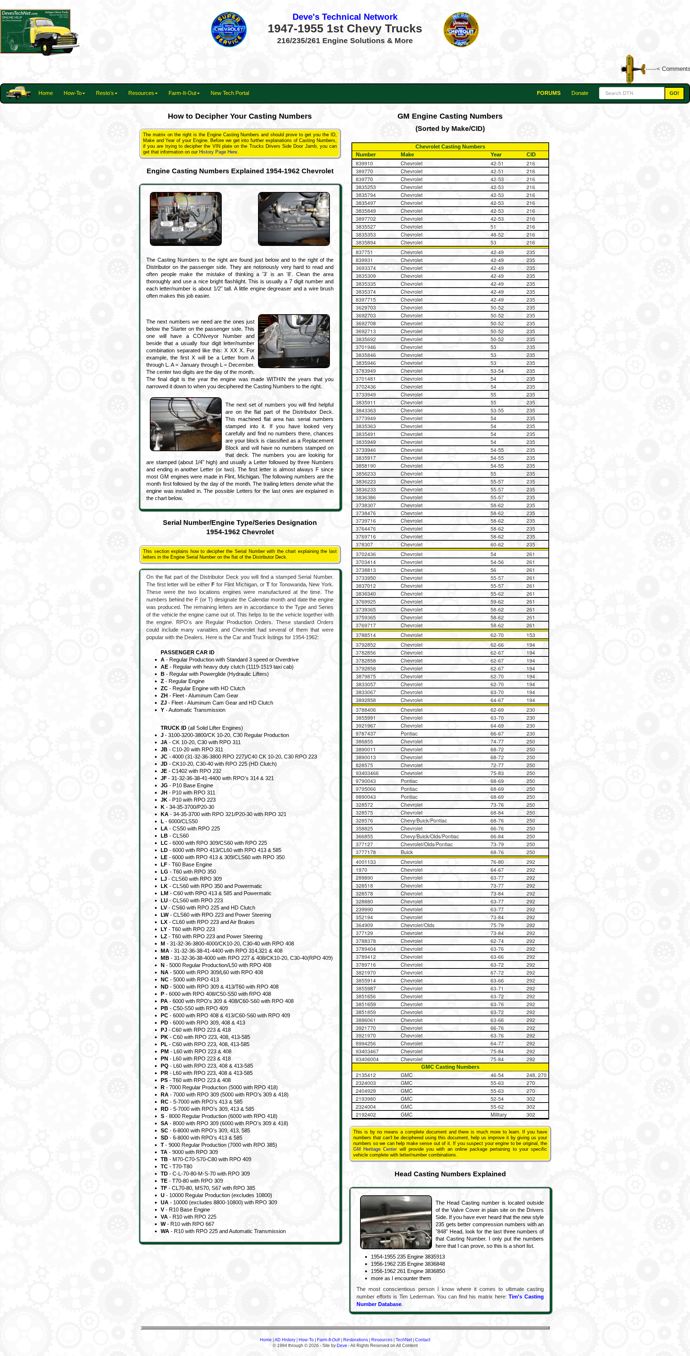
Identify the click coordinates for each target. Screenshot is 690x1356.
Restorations (355, 1339)
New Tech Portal (230, 93)
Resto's (105, 93)
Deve (342, 1345)
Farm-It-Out (182, 93)
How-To (73, 93)
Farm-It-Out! (328, 1339)
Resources (141, 93)
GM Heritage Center (375, 1149)
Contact (422, 1339)
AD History (285, 1339)
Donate (579, 93)
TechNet (404, 1339)
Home (45, 93)
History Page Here (218, 152)
